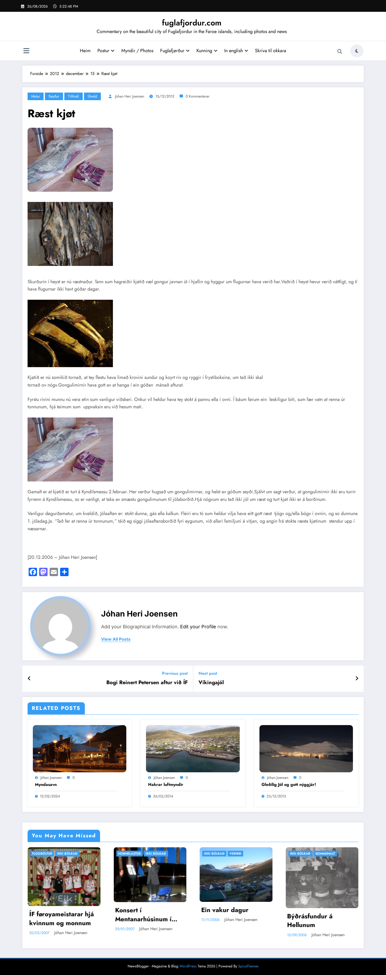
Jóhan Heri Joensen (129, 96)
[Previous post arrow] (29, 678)
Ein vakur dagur (139, 910)
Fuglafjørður (172, 50)
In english (233, 50)
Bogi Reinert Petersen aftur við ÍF (147, 682)
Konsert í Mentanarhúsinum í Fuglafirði (57, 914)
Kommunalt (239, 853)
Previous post (175, 673)
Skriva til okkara (270, 50)
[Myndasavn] (79, 748)
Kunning (204, 50)
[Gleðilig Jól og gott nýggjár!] (306, 748)
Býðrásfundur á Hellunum (224, 920)
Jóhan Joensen (51, 777)
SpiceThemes (248, 966)
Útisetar (323, 853)
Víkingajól (211, 682)
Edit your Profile (198, 626)
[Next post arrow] (356, 678)
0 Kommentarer (198, 96)
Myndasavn (46, 785)
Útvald (92, 96)
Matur (35, 96)
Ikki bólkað (70, 853)
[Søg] (339, 51)
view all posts (116, 639)
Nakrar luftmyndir (165, 785)
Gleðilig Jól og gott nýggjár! (289, 785)
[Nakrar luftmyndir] (192, 748)
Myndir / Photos (137, 50)
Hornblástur (43, 853)
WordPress (188, 966)
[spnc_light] (356, 50)
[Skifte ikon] (26, 51)
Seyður (54, 96)
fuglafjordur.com (191, 22)
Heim (85, 50)
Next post (208, 673)
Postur (103, 50)
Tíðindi (73, 96)
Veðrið (149, 853)
